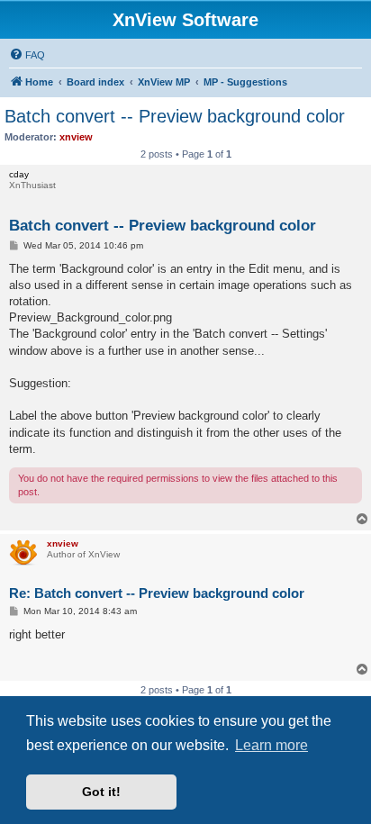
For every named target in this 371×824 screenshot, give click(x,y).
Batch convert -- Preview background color (175, 116)
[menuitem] (27, 55)
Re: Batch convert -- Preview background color (156, 593)
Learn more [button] (271, 745)
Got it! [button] (101, 791)
